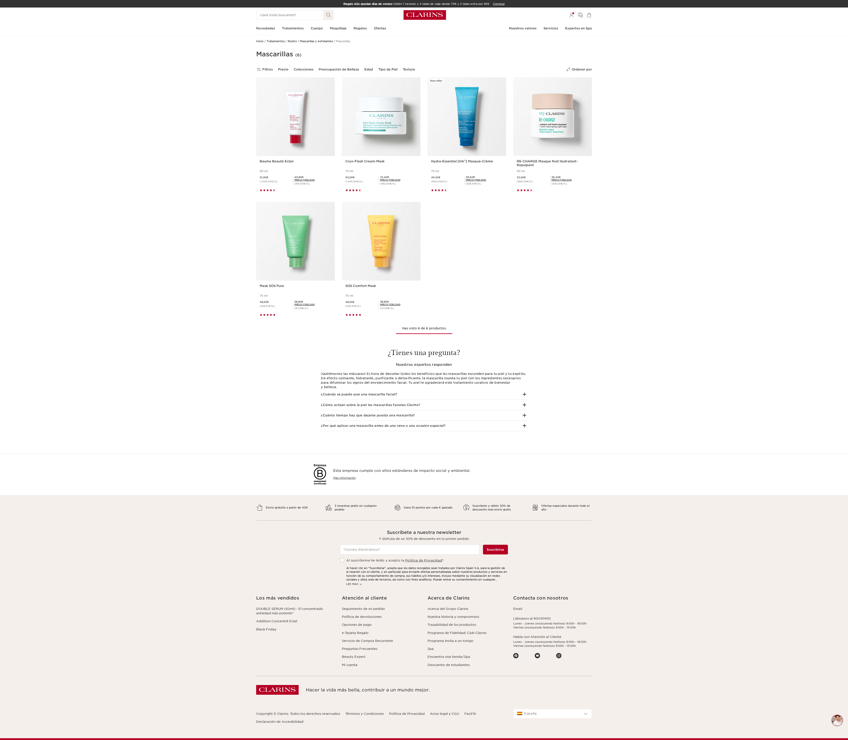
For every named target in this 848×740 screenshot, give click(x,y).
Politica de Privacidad (423, 560)
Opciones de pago (357, 624)
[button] (424, 394)
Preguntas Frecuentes (359, 649)
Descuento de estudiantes (449, 665)
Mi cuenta (350, 665)
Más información (344, 478)
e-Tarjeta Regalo (355, 633)
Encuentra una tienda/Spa (449, 656)
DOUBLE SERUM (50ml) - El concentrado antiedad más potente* (289, 611)
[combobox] (552, 714)
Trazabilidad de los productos (452, 624)
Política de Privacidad (407, 713)
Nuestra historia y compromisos (453, 617)
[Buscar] (328, 15)
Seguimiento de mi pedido (363, 609)
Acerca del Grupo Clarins (448, 609)
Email (517, 609)
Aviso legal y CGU (444, 713)
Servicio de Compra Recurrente (367, 641)
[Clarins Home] (424, 15)
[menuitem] (571, 15)
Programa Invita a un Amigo (450, 641)
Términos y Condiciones (364, 713)
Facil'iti (470, 713)
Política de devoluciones (362, 617)
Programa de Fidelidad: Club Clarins (457, 633)
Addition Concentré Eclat (276, 621)
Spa (431, 649)
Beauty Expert (353, 656)
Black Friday (266, 629)
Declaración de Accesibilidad (279, 721)
